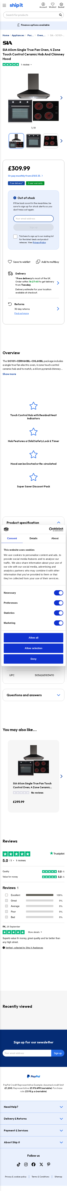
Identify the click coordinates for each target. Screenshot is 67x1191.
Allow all (34, 637)
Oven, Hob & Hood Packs (40, 35)
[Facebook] (33, 1164)
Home (6, 35)
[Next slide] (61, 97)
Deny (33, 658)
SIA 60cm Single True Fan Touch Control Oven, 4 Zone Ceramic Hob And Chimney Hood (32, 785)
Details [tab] (34, 538)
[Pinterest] (48, 1164)
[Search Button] (60, 14)
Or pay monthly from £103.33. (24, 175)
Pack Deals (30, 35)
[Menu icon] (4, 5)
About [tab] (55, 538)
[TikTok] (18, 1164)
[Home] (16, 5)
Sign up (34, 227)
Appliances (18, 35)
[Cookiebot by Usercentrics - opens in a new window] (49, 529)
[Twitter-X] (41, 1164)
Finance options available (35, 24)
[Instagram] (26, 1164)
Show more (9, 374)
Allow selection (33, 648)
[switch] (58, 602)
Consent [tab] (12, 538)
